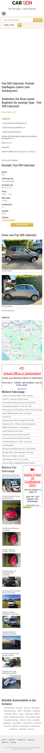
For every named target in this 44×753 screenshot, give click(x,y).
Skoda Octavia (29, 714)
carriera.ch (31, 740)
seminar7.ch (21, 740)
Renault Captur (24, 726)
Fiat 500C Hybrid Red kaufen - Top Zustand (11, 529)
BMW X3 (37, 714)
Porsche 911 (31, 729)
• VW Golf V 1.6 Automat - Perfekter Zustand (15, 399)
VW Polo (28, 720)
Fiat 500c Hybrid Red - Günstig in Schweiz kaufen (11, 497)
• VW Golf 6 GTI (6, 417)
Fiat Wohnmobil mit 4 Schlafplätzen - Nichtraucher (10, 613)
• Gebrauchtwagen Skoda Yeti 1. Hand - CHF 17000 (17, 406)
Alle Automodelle (9, 708)
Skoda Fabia (22, 729)
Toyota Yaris (19, 708)
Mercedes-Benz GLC (10, 711)
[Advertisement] (22, 55)
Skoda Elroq (7, 714)
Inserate (13, 742)
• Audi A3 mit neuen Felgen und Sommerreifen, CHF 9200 (18, 403)
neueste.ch (5, 742)
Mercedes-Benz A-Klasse (17, 717)
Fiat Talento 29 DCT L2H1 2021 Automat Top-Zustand (11, 592)
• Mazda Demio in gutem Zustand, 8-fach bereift (16, 435)
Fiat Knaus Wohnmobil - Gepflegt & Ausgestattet (9, 633)
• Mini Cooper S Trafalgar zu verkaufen (13, 456)
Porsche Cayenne (28, 723)
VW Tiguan (27, 708)
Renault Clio (15, 726)
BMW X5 (22, 720)
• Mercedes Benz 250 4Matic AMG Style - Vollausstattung (18, 449)
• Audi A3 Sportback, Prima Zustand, (12, 431)
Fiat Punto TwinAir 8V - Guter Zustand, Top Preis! (10, 654)
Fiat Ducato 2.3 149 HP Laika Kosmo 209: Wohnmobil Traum (11, 476)
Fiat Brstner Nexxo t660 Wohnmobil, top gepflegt (9, 672)
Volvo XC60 (37, 723)
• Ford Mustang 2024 (8, 445)
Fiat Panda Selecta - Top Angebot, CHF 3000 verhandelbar (9, 573)
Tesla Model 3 (7, 723)
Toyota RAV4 (36, 720)
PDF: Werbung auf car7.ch (24, 749)
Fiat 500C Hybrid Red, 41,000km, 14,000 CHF (8, 550)
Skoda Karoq (36, 711)
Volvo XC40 (7, 726)
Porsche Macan (17, 723)
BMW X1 (15, 714)
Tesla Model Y (36, 708)
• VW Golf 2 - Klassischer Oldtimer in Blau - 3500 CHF (17, 396)
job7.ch (4, 740)
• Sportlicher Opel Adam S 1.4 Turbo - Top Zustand (16, 442)
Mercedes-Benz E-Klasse (11, 720)
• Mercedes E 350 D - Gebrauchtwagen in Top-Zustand (17, 452)
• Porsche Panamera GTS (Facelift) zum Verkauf (16, 438)
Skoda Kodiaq (27, 711)
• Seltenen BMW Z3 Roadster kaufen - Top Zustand (16, 413)
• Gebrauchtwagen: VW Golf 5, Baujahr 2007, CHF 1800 (18, 420)
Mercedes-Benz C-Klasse (33, 717)
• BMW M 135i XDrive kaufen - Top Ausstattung (15, 427)
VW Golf (19, 711)
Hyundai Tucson (35, 726)
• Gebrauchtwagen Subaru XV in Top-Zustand (15, 459)
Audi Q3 (21, 714)
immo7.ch (12, 740)
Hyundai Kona (13, 729)
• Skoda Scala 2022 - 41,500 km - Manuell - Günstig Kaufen (19, 424)
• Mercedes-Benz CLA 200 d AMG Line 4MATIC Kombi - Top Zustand (22, 410)
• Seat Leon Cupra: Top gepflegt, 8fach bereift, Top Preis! (18, 463)
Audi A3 (6, 717)
